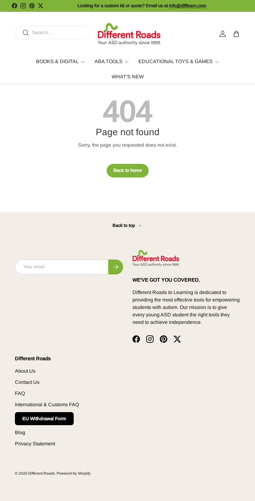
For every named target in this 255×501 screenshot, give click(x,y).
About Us (25, 371)
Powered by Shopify (73, 473)
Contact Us (27, 382)
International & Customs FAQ (47, 404)
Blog (20, 432)
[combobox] (52, 32)
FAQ (20, 393)
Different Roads (41, 473)
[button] (236, 34)
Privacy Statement (35, 443)
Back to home (128, 170)
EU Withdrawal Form (44, 418)
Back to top (124, 225)
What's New (128, 76)
